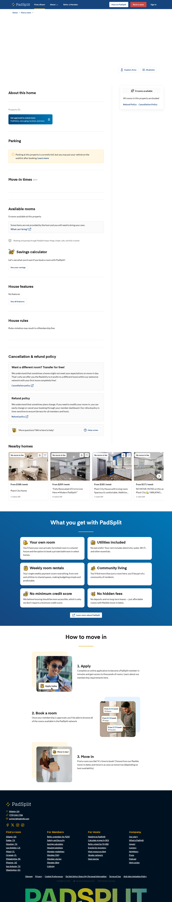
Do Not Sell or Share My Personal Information (86, 876)
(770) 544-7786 (16, 815)
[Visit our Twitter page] (12, 825)
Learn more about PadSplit (88, 615)
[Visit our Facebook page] (7, 825)
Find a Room (39, 4)
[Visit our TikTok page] (22, 825)
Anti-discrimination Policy (135, 876)
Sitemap (29, 876)
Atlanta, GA (14, 811)
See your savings (18, 267)
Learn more (43, 158)
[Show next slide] (159, 476)
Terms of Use (115, 876)
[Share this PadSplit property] (40, 455)
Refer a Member (70, 4)
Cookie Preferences (54, 876)
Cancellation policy (21, 385)
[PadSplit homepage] (20, 4)
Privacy (38, 876)
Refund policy (18, 416)
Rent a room (138, 4)
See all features (17, 301)
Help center (93, 430)
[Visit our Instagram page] (17, 825)
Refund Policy (130, 104)
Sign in (153, 4)
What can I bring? (19, 229)
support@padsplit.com (19, 819)
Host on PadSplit (118, 4)
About (53, 4)
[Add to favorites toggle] (45, 455)
